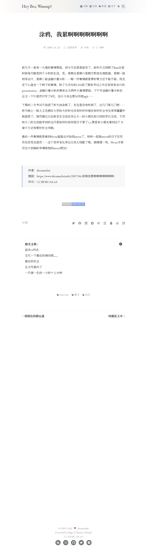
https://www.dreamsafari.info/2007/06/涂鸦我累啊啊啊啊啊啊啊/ (76, 176)
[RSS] (58, 542)
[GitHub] (73, 542)
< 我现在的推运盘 (33, 316)
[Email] (65, 542)
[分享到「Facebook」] (79, 223)
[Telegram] (89, 542)
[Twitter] (81, 542)
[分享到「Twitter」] (73, 223)
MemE (88, 532)
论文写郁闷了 (33, 267)
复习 (76, 294)
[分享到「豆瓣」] (104, 223)
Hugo (70, 532)
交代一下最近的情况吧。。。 (42, 256)
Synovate (64, 294)
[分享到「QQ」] (111, 223)
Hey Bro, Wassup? (37, 6)
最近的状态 (32, 261)
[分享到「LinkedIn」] (86, 223)
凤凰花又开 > (116, 316)
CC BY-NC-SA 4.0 (47, 182)
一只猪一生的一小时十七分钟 (43, 273)
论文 (87, 294)
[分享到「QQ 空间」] (117, 223)
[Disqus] (73, 366)
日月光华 (72, 47)
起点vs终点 (32, 250)
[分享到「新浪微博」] (98, 223)
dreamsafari (43, 170)
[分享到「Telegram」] (92, 223)
